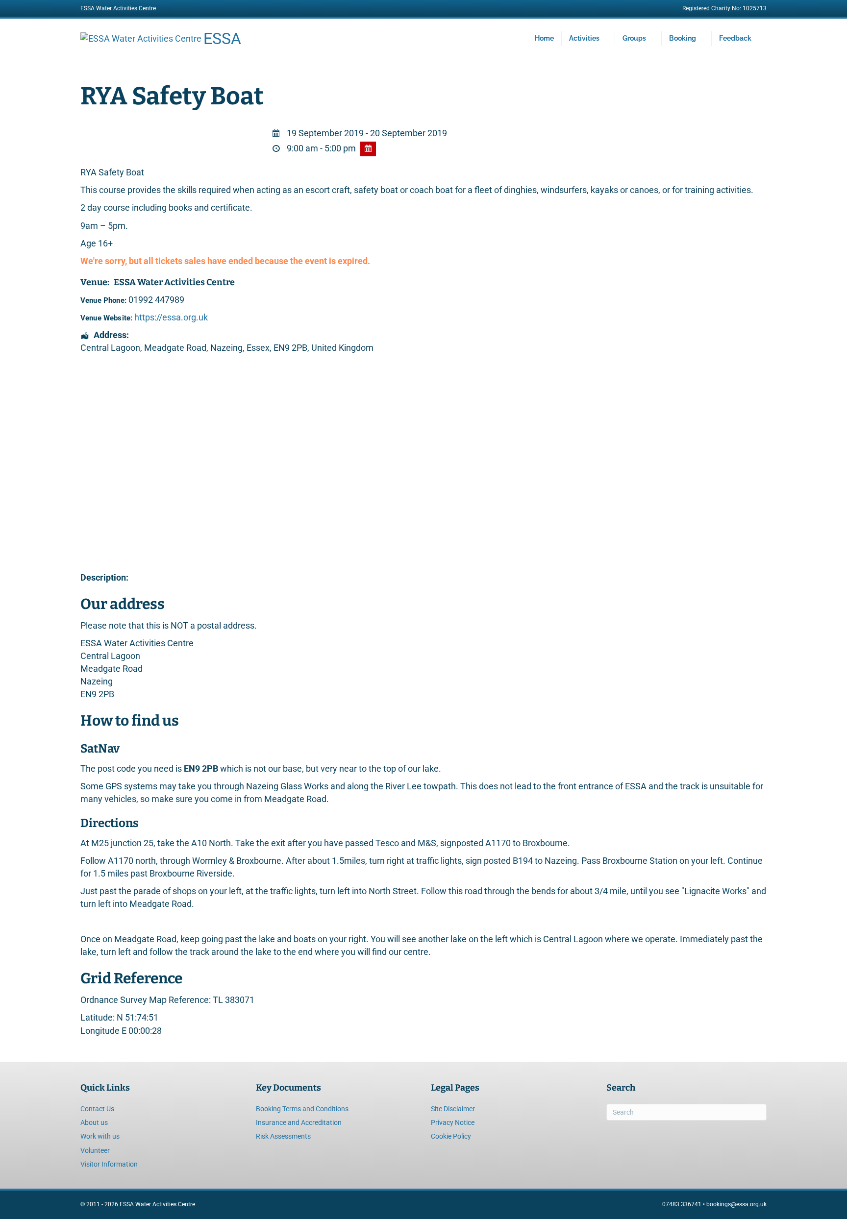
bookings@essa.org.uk (736, 1204)
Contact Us (97, 1109)
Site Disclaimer (453, 1109)
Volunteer (95, 1150)
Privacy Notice (452, 1122)
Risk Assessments (283, 1136)
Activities (584, 38)
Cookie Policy (451, 1136)
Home (544, 38)
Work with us (100, 1136)
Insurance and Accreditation (299, 1122)
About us (94, 1122)
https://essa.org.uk (171, 317)
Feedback (735, 38)
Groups (634, 38)
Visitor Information (109, 1164)
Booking (682, 38)
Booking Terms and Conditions (302, 1109)
